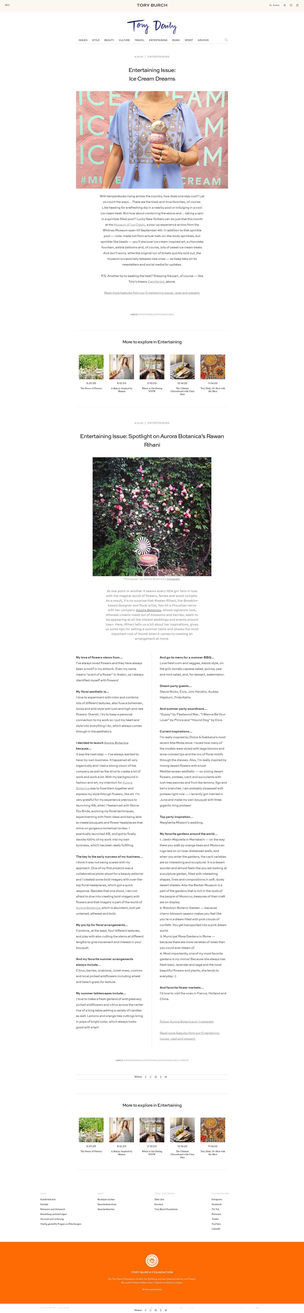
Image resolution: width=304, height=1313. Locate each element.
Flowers (184, 1060)
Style (96, 40)
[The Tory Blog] (152, 27)
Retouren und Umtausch (52, 1209)
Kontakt (44, 1204)
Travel (139, 40)
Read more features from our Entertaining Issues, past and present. (152, 292)
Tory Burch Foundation (166, 1209)
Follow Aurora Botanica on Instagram (186, 1021)
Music (176, 40)
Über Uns (159, 1199)
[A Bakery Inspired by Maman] (121, 367)
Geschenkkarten (106, 1209)
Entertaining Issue (164, 315)
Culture (124, 40)
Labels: (134, 315)
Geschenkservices (107, 1204)
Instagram (173, 579)
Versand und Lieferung (52, 1219)
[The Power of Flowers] (91, 367)
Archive (203, 40)
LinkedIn (216, 1229)
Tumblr (215, 1219)
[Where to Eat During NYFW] (152, 367)
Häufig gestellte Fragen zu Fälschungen (60, 1224)
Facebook (217, 1204)
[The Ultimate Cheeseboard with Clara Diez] (182, 367)
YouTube (216, 1224)
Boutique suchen (106, 1199)
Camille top (156, 281)
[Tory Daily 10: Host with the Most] (212, 367)
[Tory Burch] (152, 5)
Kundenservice (48, 1199)
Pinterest (216, 1214)
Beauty (109, 40)
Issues (83, 40)
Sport (189, 40)
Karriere (159, 1204)
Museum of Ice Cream (129, 224)
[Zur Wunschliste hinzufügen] (291, 4)
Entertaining (158, 40)
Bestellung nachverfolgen (53, 1214)
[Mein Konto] (284, 4)
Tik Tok (215, 1209)
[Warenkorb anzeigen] (297, 4)
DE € (7, 5)
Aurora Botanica (148, 610)
